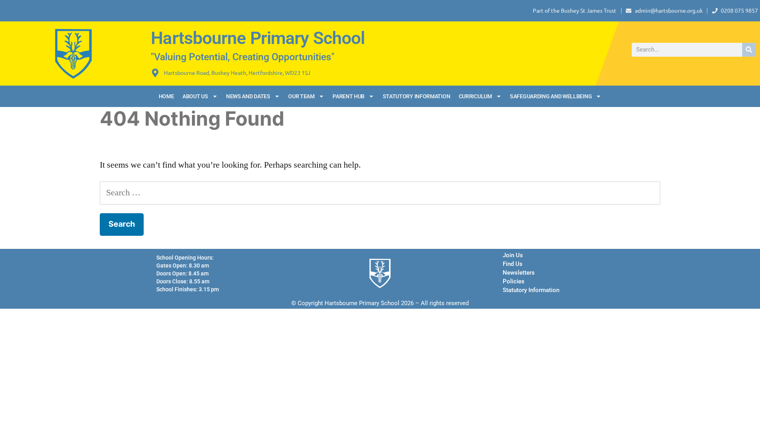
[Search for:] (380, 192)
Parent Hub (348, 96)
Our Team (301, 96)
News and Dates (248, 96)
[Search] (749, 50)
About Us (195, 96)
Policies (513, 281)
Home (166, 96)
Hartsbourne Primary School (258, 38)
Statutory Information (416, 96)
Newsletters (519, 272)
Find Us (512, 264)
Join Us (513, 255)
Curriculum (475, 96)
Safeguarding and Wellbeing (551, 96)
